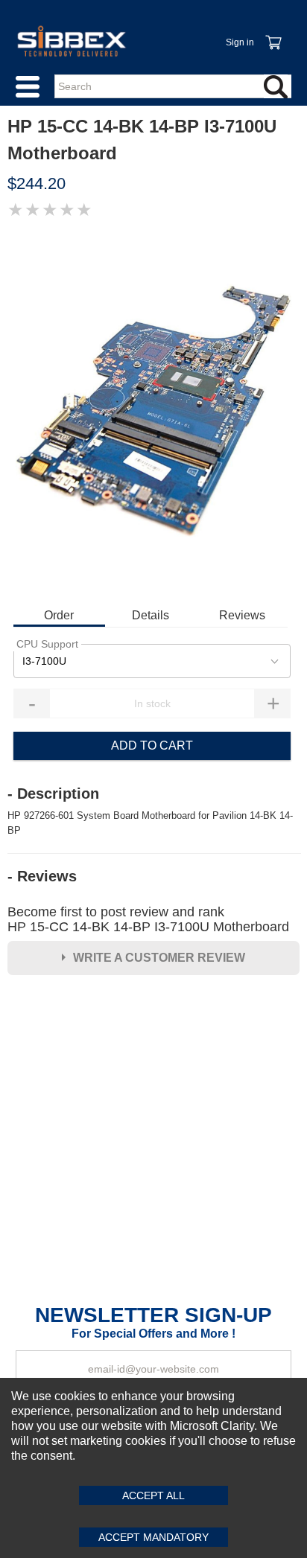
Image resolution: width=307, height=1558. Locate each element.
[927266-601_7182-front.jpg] (153, 411)
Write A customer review (159, 957)
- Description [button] (53, 793)
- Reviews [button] (42, 876)
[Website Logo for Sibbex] (71, 40)
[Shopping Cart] (272, 34)
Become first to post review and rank (148, 919)
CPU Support (47, 644)
